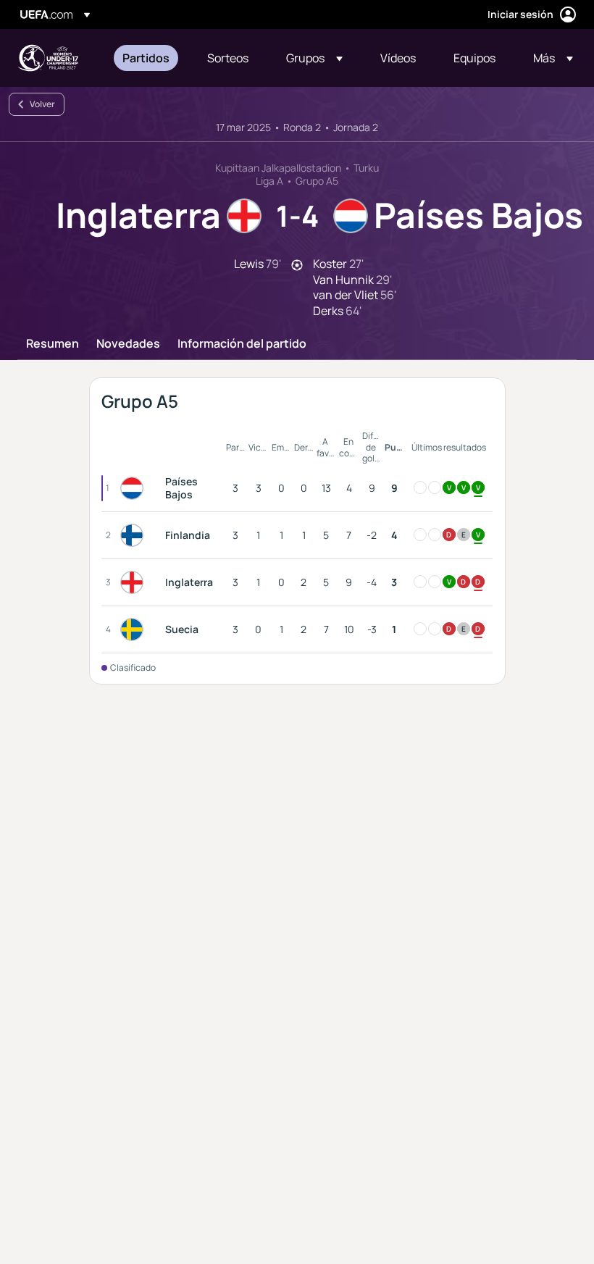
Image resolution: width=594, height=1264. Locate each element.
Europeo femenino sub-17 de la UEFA (47, 58)
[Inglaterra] (134, 582)
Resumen (52, 344)
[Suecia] (134, 629)
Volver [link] (42, 104)
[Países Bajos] (134, 488)
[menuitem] (146, 58)
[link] (146, 58)
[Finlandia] (134, 535)
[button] (314, 58)
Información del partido (241, 344)
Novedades (128, 344)
